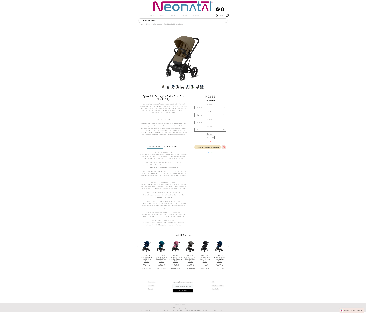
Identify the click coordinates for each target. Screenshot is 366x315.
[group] (183, 257)
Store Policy (215, 289)
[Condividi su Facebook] (208, 152)
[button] (227, 15)
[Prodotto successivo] (228, 246)
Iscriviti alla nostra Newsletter (183, 282)
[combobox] (210, 107)
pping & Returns (219, 285)
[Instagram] (218, 9)
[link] (154, 146)
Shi (213, 285)
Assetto (210, 104)
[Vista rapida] (146, 246)
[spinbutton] (210, 137)
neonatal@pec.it (220, 310)
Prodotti (210, 119)
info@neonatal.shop (209, 310)
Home (142, 24)
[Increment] (213, 137)
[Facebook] (222, 9)
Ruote (210, 111)
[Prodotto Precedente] (137, 246)
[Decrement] (207, 137)
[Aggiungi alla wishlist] (224, 147)
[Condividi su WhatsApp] (212, 152)
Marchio (210, 126)
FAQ (213, 282)
